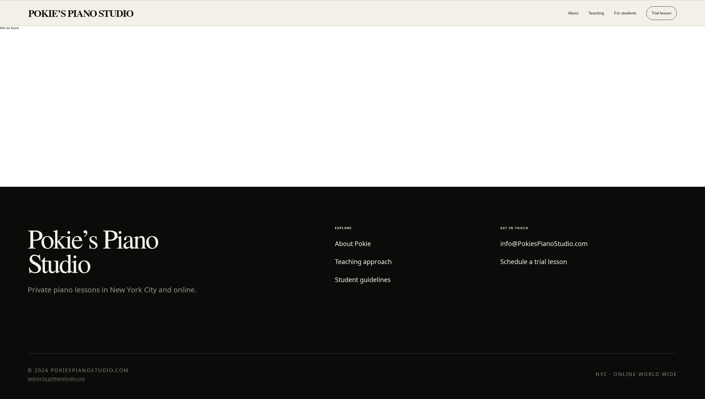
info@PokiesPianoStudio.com (544, 243)
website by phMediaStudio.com (56, 378)
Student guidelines (363, 279)
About (573, 13)
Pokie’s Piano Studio (80, 13)
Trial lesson (661, 13)
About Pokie (353, 243)
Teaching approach (363, 261)
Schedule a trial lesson (533, 261)
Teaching (596, 13)
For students (625, 13)
